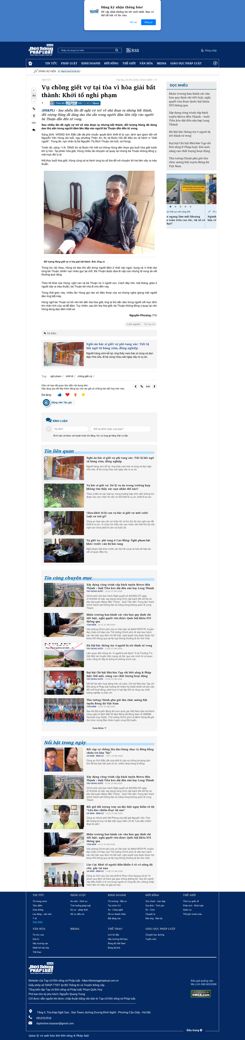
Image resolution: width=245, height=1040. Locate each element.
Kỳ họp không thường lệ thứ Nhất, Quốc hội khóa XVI (203, 71)
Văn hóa (146, 63)
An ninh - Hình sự (79, 901)
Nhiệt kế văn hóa (41, 948)
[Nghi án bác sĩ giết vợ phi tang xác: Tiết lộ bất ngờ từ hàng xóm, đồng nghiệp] (64, 354)
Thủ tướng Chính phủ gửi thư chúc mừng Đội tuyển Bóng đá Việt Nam (116, 701)
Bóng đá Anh (114, 948)
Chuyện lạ (150, 914)
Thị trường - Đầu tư (117, 901)
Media (161, 63)
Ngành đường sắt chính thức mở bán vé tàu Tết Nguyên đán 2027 (190, 218)
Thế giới (129, 63)
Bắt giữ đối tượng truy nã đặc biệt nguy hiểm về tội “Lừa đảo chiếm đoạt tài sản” (120, 808)
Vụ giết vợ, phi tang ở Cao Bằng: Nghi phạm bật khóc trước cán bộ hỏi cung (118, 542)
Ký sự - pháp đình (79, 910)
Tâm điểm (37, 905)
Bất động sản (114, 918)
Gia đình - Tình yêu (155, 905)
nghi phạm (56, 376)
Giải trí (36, 939)
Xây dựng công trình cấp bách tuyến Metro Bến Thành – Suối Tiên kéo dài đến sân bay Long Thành (120, 586)
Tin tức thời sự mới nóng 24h (187, 211)
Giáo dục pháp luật (186, 63)
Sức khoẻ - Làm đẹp (155, 901)
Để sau (133, 22)
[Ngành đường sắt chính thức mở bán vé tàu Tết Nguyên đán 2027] (191, 189)
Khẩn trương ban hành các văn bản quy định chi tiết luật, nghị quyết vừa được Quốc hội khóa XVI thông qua (118, 618)
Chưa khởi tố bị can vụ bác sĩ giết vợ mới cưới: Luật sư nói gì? (117, 514)
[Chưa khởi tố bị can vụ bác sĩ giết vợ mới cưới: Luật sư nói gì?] (64, 523)
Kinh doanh (90, 63)
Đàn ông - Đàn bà (154, 918)
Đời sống (111, 63)
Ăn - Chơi (150, 910)
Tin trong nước (40, 901)
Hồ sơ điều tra (77, 914)
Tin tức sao (38, 935)
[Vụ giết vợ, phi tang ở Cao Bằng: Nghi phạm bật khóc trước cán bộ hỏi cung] (64, 551)
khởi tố (69, 376)
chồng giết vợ (85, 376)
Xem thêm (98, 728)
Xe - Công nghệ (115, 910)
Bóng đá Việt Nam (117, 943)
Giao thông (38, 910)
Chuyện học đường (155, 935)
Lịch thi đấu (113, 935)
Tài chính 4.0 (114, 905)
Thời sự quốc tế (191, 901)
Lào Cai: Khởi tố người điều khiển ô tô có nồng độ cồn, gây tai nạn (119, 866)
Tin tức (51, 63)
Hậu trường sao (40, 943)
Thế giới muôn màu (192, 914)
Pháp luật (69, 63)
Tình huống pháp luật (80, 905)
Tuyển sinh (151, 939)
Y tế (35, 918)
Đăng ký (148, 22)
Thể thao (37, 952)
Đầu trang (193, 1030)
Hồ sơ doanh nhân (117, 914)
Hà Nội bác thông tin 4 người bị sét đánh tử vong (119, 645)
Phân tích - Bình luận (193, 905)
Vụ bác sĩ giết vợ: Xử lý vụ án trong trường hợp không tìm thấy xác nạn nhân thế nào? (118, 487)
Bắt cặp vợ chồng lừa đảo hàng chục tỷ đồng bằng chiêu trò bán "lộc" (120, 751)
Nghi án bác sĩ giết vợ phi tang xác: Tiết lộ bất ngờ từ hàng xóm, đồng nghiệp (117, 346)
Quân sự (187, 910)
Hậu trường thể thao (118, 939)
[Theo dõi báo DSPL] (75, 103)
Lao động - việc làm (42, 914)
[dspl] (30, 63)
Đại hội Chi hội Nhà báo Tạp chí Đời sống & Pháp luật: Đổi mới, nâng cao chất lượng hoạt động (118, 674)
